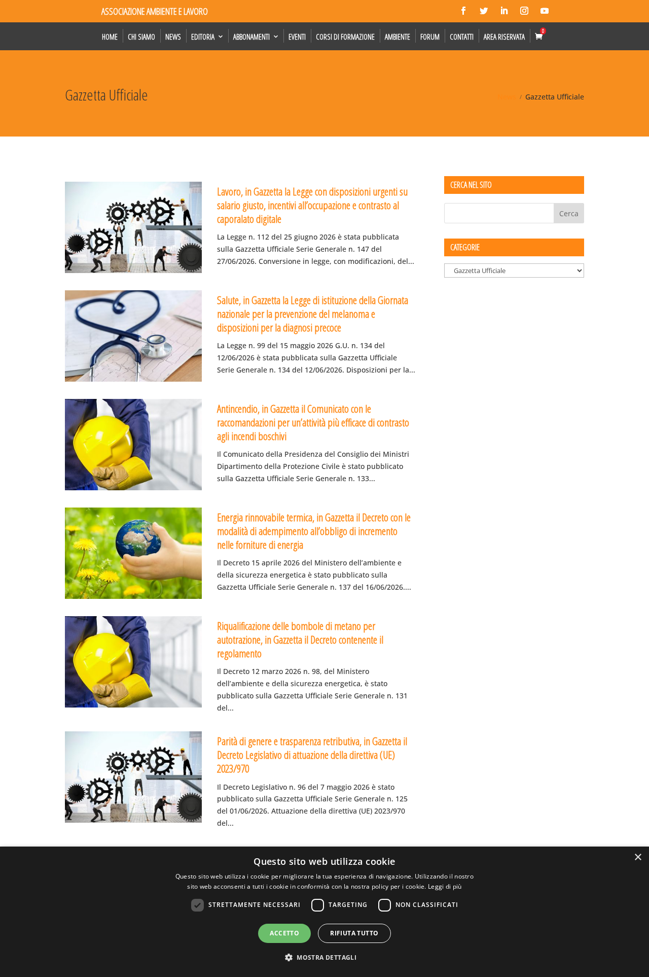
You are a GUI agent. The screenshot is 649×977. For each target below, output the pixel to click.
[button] (324, 958)
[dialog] (324, 912)
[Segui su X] (484, 11)
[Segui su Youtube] (544, 11)
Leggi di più (445, 886)
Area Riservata (504, 36)
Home (110, 36)
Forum (430, 36)
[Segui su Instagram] (524, 11)
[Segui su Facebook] (463, 11)
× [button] (637, 857)
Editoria (202, 36)
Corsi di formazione (345, 36)
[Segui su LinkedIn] (504, 11)
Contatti (462, 36)
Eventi (297, 36)
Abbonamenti (251, 36)
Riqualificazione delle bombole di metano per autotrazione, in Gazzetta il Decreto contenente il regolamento (300, 640)
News (173, 36)
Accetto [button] (284, 933)
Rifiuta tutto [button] (354, 933)
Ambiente (397, 36)
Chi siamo (141, 36)
